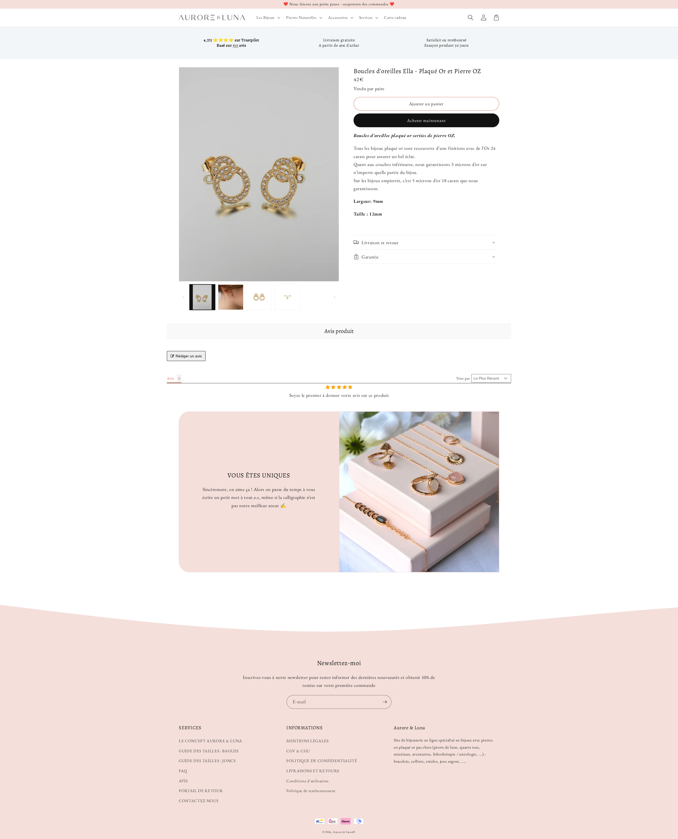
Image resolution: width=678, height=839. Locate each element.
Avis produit (339, 331)
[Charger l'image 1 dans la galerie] (202, 297)
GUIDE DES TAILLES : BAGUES (209, 751)
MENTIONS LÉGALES (307, 741)
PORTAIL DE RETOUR (201, 790)
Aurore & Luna (343, 832)
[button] (267, 17)
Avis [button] (170, 378)
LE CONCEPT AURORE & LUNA (210, 741)
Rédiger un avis (189, 356)
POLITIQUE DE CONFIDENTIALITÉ (321, 760)
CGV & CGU (298, 751)
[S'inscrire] (384, 702)
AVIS (183, 781)
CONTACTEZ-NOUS (198, 800)
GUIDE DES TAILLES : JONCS (207, 760)
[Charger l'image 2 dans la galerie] (230, 297)
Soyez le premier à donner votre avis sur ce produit (339, 395)
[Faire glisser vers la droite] (334, 297)
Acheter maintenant (426, 120)
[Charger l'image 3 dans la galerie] (259, 297)
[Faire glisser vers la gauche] (183, 297)
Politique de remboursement (311, 790)
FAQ (183, 771)
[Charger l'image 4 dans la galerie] (287, 297)
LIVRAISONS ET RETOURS (312, 771)
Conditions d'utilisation (307, 781)
